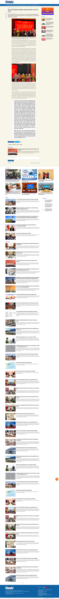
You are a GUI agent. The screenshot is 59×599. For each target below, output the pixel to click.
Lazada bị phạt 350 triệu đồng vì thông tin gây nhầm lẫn (26, 294)
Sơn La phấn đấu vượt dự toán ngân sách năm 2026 (25, 371)
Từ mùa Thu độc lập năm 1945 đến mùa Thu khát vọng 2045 (27, 199)
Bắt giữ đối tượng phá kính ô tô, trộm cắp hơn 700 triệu (26, 337)
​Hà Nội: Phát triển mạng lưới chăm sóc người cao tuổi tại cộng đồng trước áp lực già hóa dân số (12, 181)
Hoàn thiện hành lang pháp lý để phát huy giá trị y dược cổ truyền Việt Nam (29, 194)
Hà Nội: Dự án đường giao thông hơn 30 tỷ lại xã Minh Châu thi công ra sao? (27, 329)
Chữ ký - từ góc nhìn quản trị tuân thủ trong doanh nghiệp (26, 430)
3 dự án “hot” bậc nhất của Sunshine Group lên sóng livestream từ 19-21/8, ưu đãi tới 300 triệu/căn (27, 287)
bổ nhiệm (10, 144)
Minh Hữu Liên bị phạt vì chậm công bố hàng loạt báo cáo (26, 447)
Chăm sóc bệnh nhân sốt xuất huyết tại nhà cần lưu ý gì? (13, 194)
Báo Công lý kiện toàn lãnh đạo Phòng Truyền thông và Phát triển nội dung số (49, 31)
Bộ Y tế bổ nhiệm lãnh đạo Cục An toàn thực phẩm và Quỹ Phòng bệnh (49, 19)
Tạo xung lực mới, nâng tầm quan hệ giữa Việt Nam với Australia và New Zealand (26, 225)
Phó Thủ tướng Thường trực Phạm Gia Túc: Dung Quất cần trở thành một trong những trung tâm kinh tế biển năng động (27, 217)
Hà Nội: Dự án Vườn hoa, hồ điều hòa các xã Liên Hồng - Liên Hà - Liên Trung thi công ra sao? (27, 346)
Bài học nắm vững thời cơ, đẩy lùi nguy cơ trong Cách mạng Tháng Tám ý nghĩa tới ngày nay (27, 208)
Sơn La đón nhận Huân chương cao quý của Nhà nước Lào (26, 379)
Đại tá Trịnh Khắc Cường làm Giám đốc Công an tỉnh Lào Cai (49, 27)
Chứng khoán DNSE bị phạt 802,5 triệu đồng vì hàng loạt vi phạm (26, 321)
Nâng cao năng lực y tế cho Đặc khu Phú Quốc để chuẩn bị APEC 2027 (45, 194)
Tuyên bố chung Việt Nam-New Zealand (23, 233)
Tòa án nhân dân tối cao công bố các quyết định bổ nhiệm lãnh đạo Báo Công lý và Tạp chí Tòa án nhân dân (49, 35)
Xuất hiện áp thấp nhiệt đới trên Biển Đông (24, 362)
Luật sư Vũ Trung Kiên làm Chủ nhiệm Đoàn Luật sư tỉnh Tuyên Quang (27, 406)
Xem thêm (22, 582)
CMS (47, 598)
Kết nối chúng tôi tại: (40, 587)
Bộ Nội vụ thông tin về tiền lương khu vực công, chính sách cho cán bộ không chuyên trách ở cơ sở (27, 270)
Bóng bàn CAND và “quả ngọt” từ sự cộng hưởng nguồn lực (27, 422)
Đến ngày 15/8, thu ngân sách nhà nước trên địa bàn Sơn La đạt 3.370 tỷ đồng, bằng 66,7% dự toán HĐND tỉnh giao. (27, 373)
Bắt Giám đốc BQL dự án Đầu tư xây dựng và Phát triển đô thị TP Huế (27, 397)
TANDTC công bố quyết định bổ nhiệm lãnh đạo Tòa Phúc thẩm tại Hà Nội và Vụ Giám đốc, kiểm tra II (49, 23)
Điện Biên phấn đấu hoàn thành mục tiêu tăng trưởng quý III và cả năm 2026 (27, 244)
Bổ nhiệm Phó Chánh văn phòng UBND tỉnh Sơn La (49, 38)
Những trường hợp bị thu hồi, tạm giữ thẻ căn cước (25, 413)
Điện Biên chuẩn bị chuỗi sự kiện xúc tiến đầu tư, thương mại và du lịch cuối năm (27, 252)
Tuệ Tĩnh (17, 144)
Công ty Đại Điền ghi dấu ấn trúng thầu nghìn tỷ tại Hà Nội (26, 311)
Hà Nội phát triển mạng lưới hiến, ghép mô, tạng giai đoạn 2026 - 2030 (29, 181)
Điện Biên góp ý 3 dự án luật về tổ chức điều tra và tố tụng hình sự (27, 389)
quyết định (14, 144)
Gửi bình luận (10, 160)
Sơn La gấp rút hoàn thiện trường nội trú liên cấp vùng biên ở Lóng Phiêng (27, 440)
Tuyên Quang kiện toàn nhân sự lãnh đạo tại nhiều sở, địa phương (28, 149)
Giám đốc (21, 144)
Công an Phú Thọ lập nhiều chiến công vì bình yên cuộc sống (27, 303)
